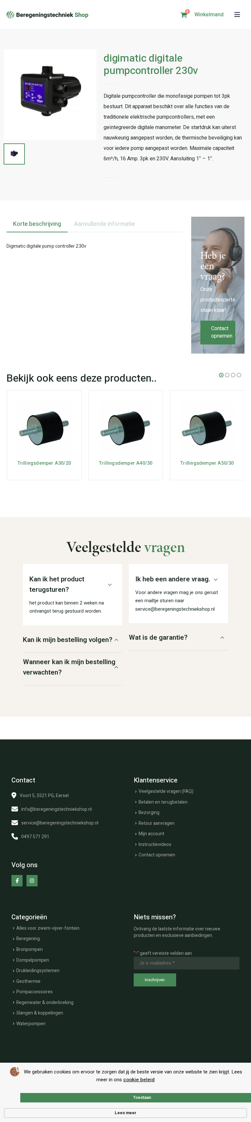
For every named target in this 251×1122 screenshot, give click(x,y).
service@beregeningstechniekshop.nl (59, 823)
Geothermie (28, 981)
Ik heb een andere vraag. (172, 579)
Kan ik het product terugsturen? (56, 584)
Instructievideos (155, 844)
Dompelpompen (32, 960)
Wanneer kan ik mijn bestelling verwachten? (69, 667)
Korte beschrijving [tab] (37, 224)
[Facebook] (17, 880)
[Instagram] (32, 880)
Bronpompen (29, 949)
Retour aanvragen (157, 823)
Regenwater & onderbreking (45, 1002)
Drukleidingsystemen (37, 970)
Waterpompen (30, 1023)
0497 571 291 (35, 836)
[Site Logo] (47, 15)
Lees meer (125, 1113)
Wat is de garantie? (158, 638)
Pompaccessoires (34, 991)
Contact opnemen (221, 332)
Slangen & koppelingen (39, 1013)
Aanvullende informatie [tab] (104, 224)
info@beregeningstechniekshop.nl (56, 809)
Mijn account (151, 833)
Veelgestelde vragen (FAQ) (166, 791)
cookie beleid (139, 1079)
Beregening (28, 938)
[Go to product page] (44, 427)
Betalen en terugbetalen (163, 802)
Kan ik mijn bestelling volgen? (67, 640)
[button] (237, 15)
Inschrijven (155, 980)
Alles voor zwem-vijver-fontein (47, 928)
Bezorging (149, 812)
